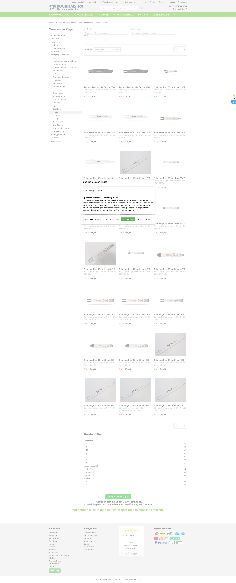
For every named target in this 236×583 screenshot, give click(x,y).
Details (100, 191)
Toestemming (89, 191)
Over (107, 191)
